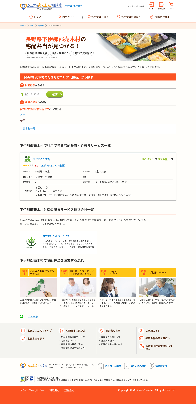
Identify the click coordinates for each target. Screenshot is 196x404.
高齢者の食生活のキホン (113, 344)
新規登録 (161, 8)
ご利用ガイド (152, 330)
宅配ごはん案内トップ (39, 330)
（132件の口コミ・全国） (52, 165)
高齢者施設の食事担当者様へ (158, 347)
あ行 (22, 115)
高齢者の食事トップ (110, 337)
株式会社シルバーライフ (56, 236)
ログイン (151, 8)
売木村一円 (29, 128)
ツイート (33, 316)
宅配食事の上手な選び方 (73, 347)
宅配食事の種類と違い (72, 344)
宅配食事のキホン (69, 340)
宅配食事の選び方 (131, 16)
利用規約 (54, 390)
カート (171, 8)
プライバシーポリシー (32, 390)
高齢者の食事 (162, 16)
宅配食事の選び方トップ (73, 337)
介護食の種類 (107, 340)
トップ (37, 16)
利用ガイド (68, 16)
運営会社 (69, 390)
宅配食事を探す (99, 16)
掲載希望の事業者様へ (73, 5)
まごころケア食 (41, 159)
